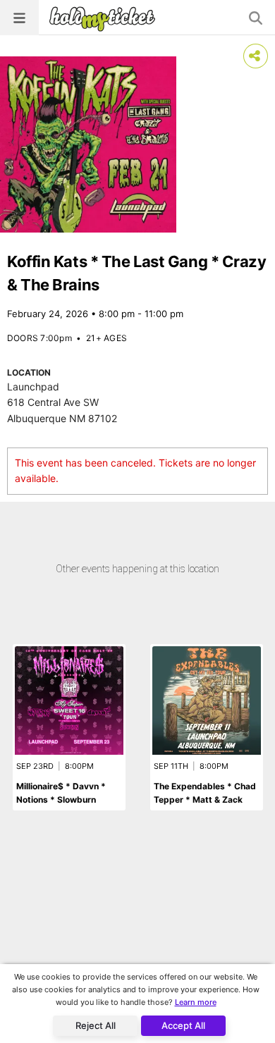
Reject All (95, 1025)
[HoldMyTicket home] (105, 18)
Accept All (183, 1025)
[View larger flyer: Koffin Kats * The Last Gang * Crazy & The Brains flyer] (88, 144)
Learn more (195, 1002)
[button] (19, 17)
